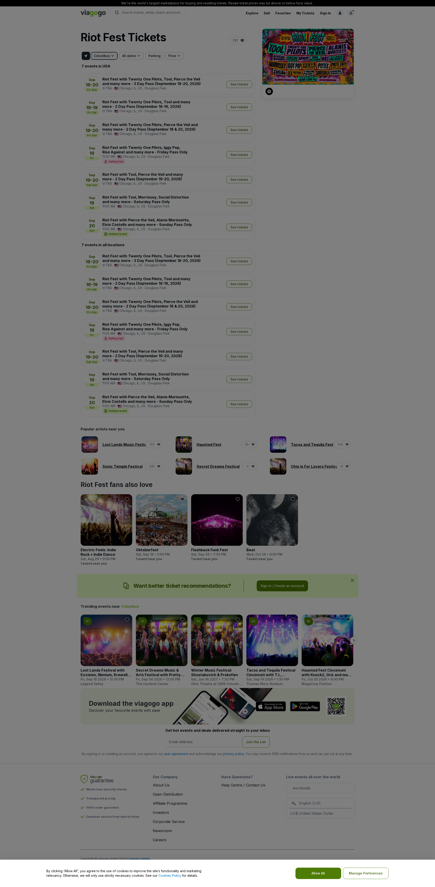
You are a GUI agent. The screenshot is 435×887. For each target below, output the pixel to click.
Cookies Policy (169, 875)
